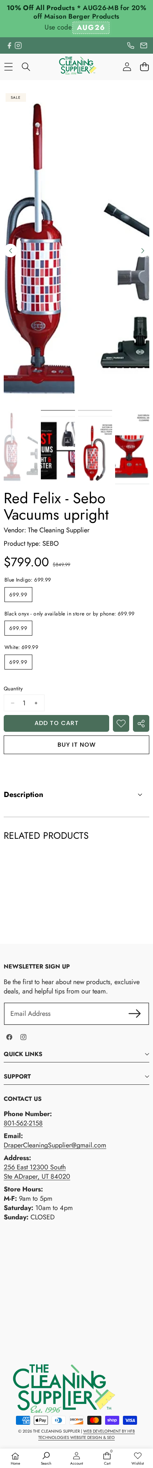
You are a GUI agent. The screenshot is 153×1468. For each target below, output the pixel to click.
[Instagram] (18, 45)
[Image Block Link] (59, 1388)
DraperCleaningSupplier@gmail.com (55, 1145)
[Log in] (126, 67)
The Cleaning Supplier (58, 530)
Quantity (13, 688)
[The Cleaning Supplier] (76, 67)
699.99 (18, 594)
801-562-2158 (23, 1123)
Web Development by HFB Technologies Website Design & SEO (86, 1434)
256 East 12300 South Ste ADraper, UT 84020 (37, 1171)
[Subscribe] (135, 1014)
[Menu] (8, 67)
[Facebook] (9, 45)
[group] (21, 447)
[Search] (25, 67)
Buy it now (77, 744)
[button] (144, 67)
